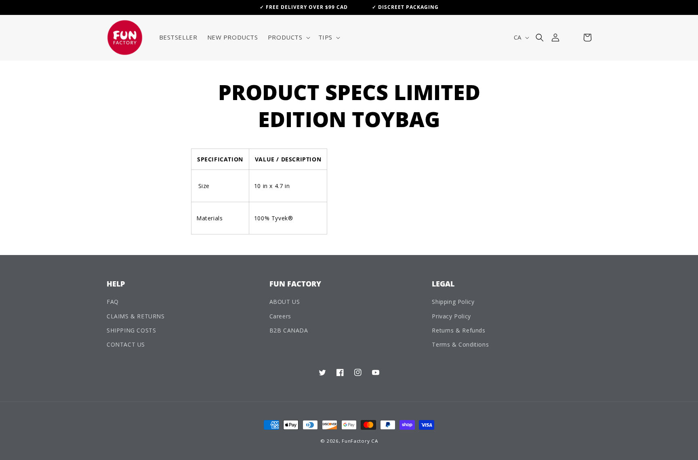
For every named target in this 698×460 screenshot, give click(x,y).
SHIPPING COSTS (131, 330)
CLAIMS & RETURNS (136, 316)
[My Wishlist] (571, 37)
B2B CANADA (288, 330)
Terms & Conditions (460, 344)
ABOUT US (284, 301)
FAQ (113, 301)
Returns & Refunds (458, 330)
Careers (280, 316)
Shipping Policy (453, 301)
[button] (288, 37)
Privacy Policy (451, 316)
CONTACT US (126, 344)
